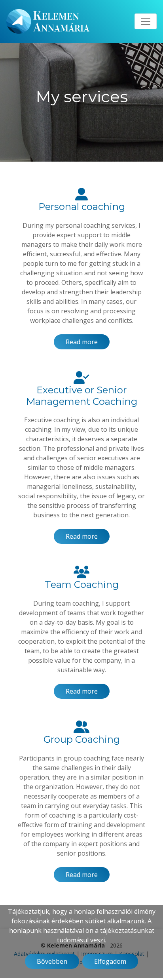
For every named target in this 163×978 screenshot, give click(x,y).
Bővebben (52, 961)
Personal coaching (81, 206)
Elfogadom (110, 961)
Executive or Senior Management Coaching (81, 395)
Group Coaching (82, 739)
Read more (82, 341)
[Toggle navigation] (146, 21)
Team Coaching (82, 584)
